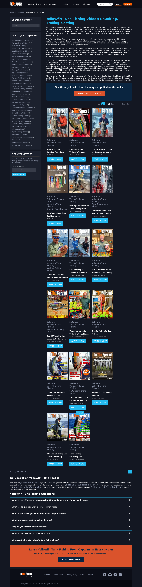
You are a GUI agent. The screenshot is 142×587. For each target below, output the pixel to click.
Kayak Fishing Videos (20, 132)
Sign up (127, 4)
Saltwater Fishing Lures (21, 40)
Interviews (65, 4)
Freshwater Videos (50, 4)
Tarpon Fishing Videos (20, 99)
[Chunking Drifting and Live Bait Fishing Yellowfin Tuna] (57, 427)
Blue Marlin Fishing (19, 46)
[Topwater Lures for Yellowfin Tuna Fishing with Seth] (79, 304)
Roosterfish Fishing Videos (22, 110)
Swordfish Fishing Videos (21, 89)
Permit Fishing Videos (20, 134)
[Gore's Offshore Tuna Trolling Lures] (57, 179)
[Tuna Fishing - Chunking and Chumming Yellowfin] (79, 427)
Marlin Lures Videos (19, 54)
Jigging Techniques (19, 105)
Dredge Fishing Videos (20, 121)
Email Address (18, 166)
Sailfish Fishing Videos (20, 116)
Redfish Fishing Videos (20, 64)
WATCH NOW (55, 159)
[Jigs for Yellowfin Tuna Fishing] (102, 304)
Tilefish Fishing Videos (20, 124)
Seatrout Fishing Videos (21, 75)
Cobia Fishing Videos (19, 113)
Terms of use (58, 575)
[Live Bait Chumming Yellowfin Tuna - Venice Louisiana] (57, 366)
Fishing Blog (86, 4)
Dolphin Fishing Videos (20, 51)
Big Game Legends (19, 73)
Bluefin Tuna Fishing (19, 94)
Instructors (75, 4)
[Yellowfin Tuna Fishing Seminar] (102, 366)
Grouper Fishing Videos (20, 91)
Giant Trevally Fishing (20, 126)
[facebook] (104, 574)
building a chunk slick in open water (84, 485)
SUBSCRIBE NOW (71, 560)
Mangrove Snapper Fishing (22, 86)
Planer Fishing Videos (20, 56)
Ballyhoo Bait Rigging (20, 102)
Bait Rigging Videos (19, 67)
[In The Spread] (16, 6)
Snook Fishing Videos (20, 59)
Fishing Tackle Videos (20, 78)
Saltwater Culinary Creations (22, 108)
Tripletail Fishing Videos (21, 140)
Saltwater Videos (33, 4)
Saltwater (20, 12)
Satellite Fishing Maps (20, 83)
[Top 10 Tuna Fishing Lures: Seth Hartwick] (57, 304)
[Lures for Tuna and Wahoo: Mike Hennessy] (57, 243)
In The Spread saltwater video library (64, 80)
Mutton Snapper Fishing (21, 145)
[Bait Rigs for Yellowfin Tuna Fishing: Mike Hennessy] (79, 179)
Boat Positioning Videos (21, 62)
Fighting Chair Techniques (22, 137)
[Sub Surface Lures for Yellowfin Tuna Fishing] (102, 243)
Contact (90, 575)
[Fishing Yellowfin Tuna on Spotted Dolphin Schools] (102, 122)
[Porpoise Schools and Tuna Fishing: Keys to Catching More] (102, 179)
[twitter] (110, 574)
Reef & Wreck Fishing (20, 70)
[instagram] (115, 574)
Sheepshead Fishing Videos (22, 118)
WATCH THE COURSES (89, 93)
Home (12, 12)
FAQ (82, 575)
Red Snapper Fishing (20, 143)
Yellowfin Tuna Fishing (20, 48)
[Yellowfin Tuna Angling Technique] (57, 122)
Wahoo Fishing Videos (20, 43)
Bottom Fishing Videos (20, 81)
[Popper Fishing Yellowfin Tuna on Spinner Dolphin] (79, 122)
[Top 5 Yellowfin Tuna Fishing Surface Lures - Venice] (79, 366)
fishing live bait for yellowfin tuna (107, 487)
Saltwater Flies (17, 129)
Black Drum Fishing (19, 97)
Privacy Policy (72, 575)
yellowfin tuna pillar (29, 482)
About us (46, 575)
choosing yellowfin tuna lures (28, 487)
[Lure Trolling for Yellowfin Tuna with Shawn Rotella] (79, 243)
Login (118, 4)
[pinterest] (120, 574)
